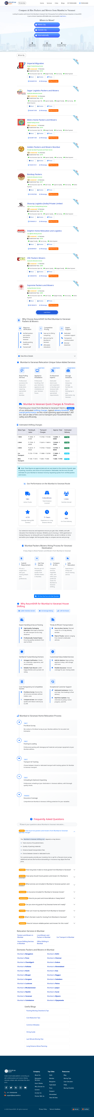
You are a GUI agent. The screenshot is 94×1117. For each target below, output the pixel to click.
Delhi (50, 1075)
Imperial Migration (35, 63)
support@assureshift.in (14, 1095)
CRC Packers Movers (36, 258)
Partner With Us (39, 1096)
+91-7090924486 (12, 1092)
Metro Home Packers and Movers (42, 120)
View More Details (26, 356)
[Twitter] (11, 1087)
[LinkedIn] (16, 1087)
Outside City (42, 30)
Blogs (63, 3)
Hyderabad (52, 1085)
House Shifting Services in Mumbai (25, 942)
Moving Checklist (69, 1088)
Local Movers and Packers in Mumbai (43, 936)
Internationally (43, 35)
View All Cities (53, 1097)
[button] (24, 383)
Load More (47, 312)
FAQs (65, 1085)
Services (49, 3)
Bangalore (52, 1081)
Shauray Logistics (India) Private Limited (45, 203)
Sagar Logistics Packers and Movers (43, 90)
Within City (42, 25)
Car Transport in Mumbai (65, 937)
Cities (56, 3)
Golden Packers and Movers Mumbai (43, 147)
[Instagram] (20, 1087)
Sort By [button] (21, 55)
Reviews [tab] (41, 77)
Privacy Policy (43, 1109)
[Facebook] (6, 1087)
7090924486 (72, 3)
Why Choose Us (39, 1086)
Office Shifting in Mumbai (43, 942)
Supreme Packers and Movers (40, 285)
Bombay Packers (34, 174)
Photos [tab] (50, 77)
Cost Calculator (68, 1081)
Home (42, 3)
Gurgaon (52, 1091)
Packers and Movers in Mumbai (25, 936)
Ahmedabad (53, 1094)
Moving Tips (67, 1078)
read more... (63, 16)
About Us (37, 1075)
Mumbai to (25, 954)
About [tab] (32, 77)
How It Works (39, 1083)
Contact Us (38, 1093)
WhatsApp (43, 81)
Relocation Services (38, 1079)
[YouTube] (25, 1087)
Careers (37, 1090)
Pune (50, 1088)
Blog (65, 1075)
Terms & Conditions (55, 1109)
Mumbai (51, 1078)
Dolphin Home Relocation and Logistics (44, 230)
